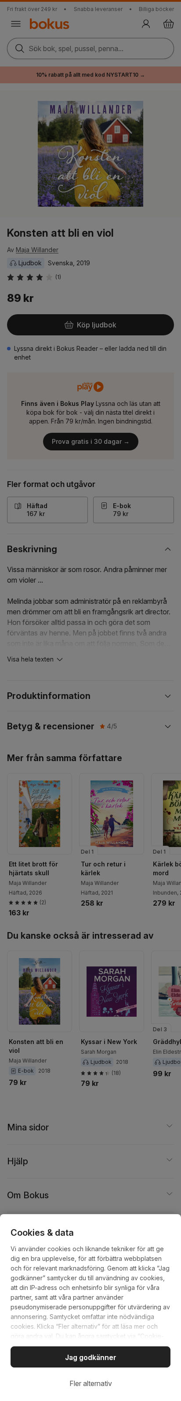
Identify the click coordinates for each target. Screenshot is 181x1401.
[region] (90, 1307)
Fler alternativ (90, 1383)
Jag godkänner (90, 1357)
